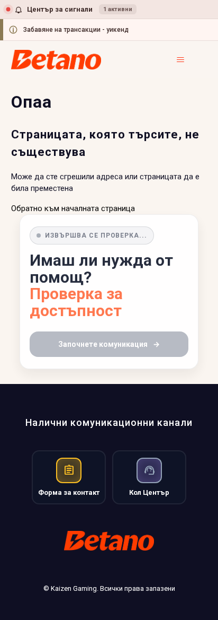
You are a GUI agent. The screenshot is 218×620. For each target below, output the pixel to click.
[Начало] (56, 59)
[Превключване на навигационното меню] (188, 59)
